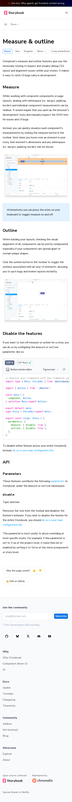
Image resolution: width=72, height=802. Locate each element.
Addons (7, 724)
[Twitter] (28, 636)
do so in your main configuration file (33, 450)
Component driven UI (15, 663)
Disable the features (22, 333)
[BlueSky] (17, 636)
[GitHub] (7, 636)
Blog (5, 736)
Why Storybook (12, 657)
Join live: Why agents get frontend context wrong (38, 3)
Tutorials (8, 694)
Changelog (9, 700)
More (40, 51)
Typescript (49, 369)
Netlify (25, 792)
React (7, 51)
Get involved (10, 730)
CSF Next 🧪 (24, 362)
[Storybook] (39, 636)
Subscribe (61, 616)
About (6, 760)
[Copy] (63, 369)
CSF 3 (9, 362)
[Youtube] (50, 636)
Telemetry (9, 706)
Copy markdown (60, 51)
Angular (28, 51)
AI (4, 670)
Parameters (12, 474)
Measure (11, 87)
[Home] (13, 12)
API (6, 462)
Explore (7, 754)
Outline (10, 230)
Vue (17, 51)
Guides (7, 688)
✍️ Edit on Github (15, 581)
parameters (57, 481)
